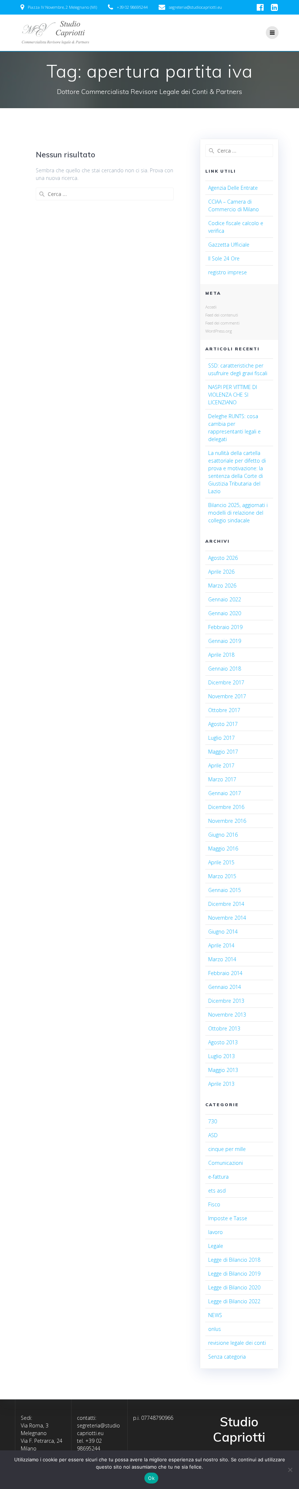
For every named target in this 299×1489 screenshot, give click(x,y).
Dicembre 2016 (226, 807)
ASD (213, 1135)
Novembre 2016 (227, 820)
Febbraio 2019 (225, 627)
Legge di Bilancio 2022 (234, 1301)
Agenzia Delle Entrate (233, 187)
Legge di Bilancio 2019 (234, 1273)
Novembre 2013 (227, 1014)
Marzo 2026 (222, 585)
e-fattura (218, 1176)
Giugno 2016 (223, 834)
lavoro (215, 1232)
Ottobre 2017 (224, 710)
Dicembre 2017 (226, 682)
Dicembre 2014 (226, 903)
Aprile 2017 (221, 765)
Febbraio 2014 (225, 973)
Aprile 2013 (221, 1083)
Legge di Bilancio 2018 (234, 1259)
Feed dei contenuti (221, 315)
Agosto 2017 (223, 723)
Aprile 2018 (221, 654)
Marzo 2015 (222, 876)
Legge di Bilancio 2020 (234, 1287)
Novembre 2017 (227, 696)
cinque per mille (227, 1149)
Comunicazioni (225, 1162)
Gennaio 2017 (224, 793)
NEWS (215, 1315)
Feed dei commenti (222, 323)
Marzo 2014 (222, 959)
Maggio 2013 (223, 1069)
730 (212, 1121)
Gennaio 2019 (224, 640)
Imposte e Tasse (227, 1218)
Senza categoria (227, 1356)
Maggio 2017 (223, 751)
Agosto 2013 (223, 1042)
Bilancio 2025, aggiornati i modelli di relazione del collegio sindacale (238, 513)
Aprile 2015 (221, 862)
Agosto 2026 (223, 557)
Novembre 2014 (227, 917)
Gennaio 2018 (224, 668)
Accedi (211, 307)
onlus (214, 1328)
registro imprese (227, 272)
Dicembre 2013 (226, 1000)
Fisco (214, 1204)
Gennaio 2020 (224, 613)
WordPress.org (218, 331)
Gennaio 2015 (224, 890)
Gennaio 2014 (224, 986)
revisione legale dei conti (237, 1342)
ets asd (217, 1190)
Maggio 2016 (223, 848)
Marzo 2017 (222, 779)
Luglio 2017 (221, 737)
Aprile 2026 (221, 571)
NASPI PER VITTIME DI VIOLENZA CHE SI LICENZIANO (232, 395)
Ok (151, 1478)
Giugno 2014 (223, 931)
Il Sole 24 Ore (224, 258)
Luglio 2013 (221, 1056)
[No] (290, 1469)
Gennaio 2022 (224, 599)
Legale (215, 1245)
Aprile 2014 (221, 945)
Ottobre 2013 (224, 1028)
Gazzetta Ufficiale (228, 244)
